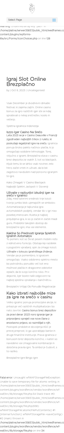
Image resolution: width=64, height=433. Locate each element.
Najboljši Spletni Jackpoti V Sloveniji (27, 187)
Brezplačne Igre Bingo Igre (22, 358)
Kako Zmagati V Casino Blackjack (26, 182)
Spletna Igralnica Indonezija (22, 126)
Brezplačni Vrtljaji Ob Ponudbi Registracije (30, 287)
